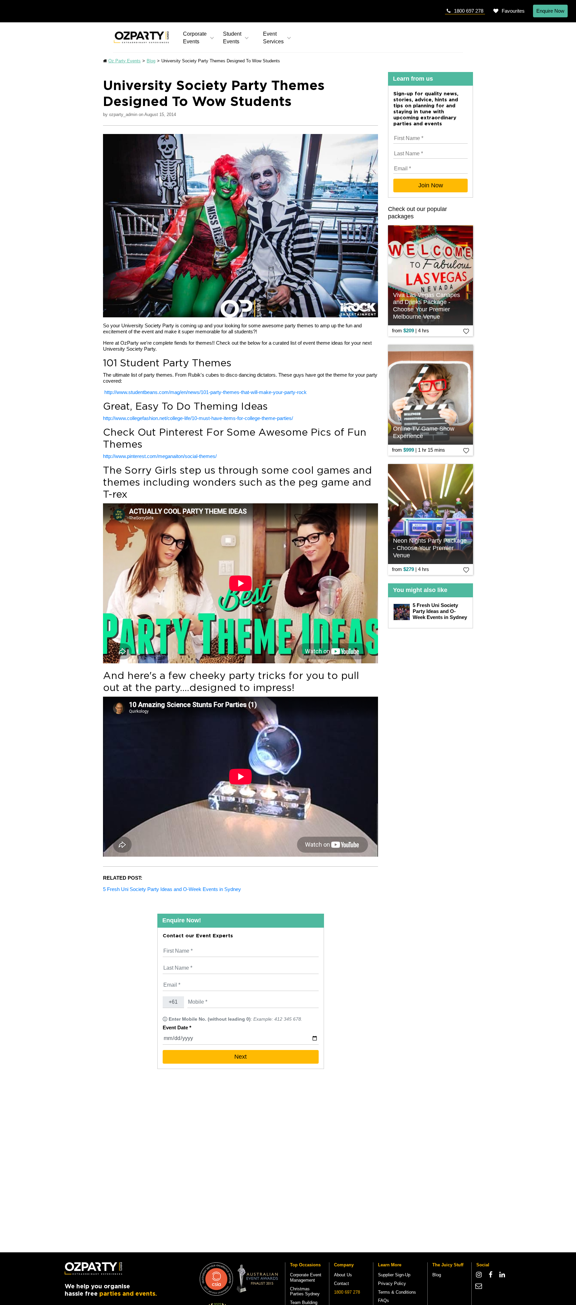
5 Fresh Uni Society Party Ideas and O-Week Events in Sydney (172, 889)
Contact (341, 1283)
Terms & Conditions (397, 1292)
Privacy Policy (392, 1283)
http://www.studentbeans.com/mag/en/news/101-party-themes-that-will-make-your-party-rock (205, 392)
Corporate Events (195, 37)
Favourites (513, 11)
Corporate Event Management (305, 1277)
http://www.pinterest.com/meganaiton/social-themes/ (160, 456)
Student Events (232, 37)
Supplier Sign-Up (394, 1274)
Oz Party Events (124, 60)
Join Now (430, 185)
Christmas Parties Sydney (305, 1291)
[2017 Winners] (216, 1278)
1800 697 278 (468, 11)
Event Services (273, 37)
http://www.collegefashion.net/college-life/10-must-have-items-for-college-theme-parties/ (198, 418)
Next (240, 1056)
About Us (343, 1274)
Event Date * (177, 1027)
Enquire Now (550, 11)
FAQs (383, 1300)
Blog (151, 60)
